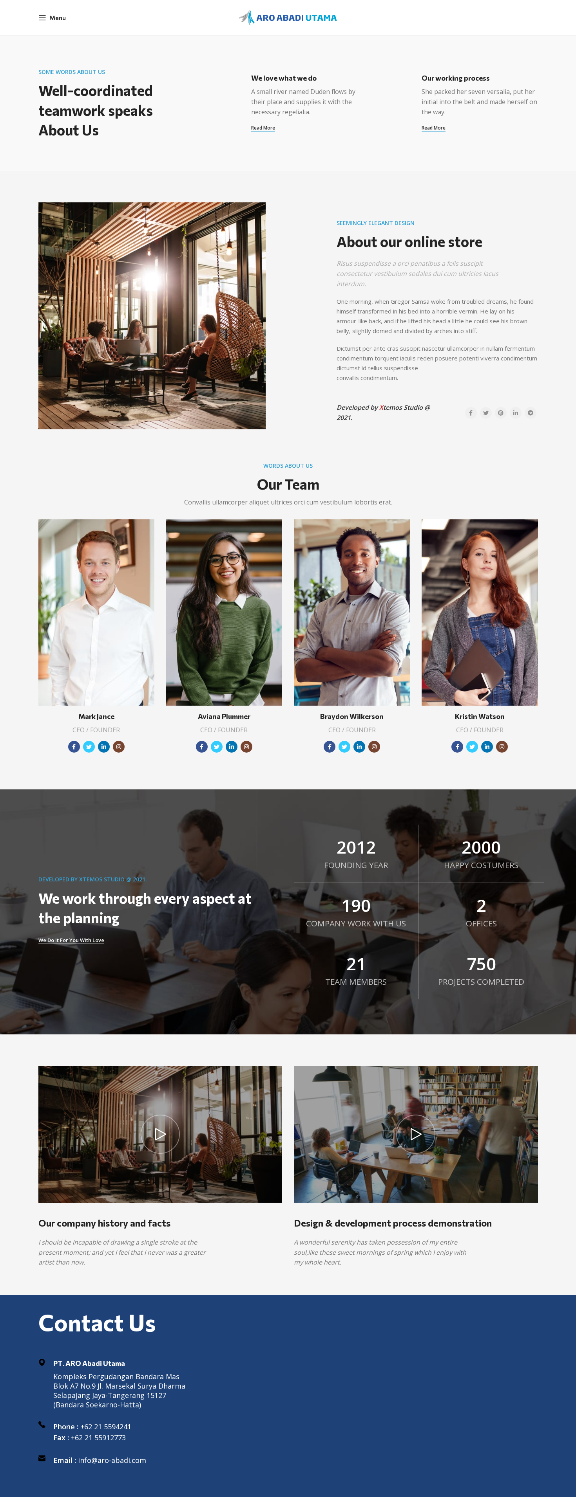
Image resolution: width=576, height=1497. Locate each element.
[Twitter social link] (486, 413)
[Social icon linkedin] (104, 747)
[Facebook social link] (471, 413)
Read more (263, 128)
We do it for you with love (71, 940)
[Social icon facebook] (74, 747)
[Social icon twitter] (89, 747)
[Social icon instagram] (119, 747)
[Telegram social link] (530, 413)
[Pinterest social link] (501, 413)
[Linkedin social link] (516, 413)
